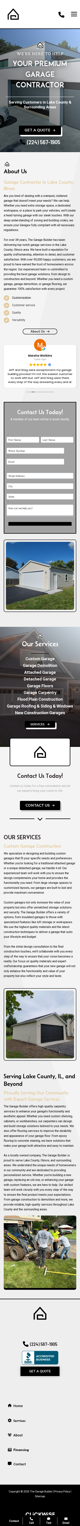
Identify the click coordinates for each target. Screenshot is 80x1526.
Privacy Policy (62, 1491)
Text (48, 1522)
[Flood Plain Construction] (40, 699)
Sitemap (40, 1496)
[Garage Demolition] (40, 665)
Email (66, 1522)
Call (31, 1522)
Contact (14, 1521)
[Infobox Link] (61, 14)
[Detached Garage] (40, 679)
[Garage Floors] (40, 686)
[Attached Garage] (40, 672)
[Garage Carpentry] (40, 692)
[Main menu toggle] (74, 14)
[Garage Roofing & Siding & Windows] (40, 706)
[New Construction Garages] (40, 712)
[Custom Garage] (40, 658)
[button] (40, 130)
